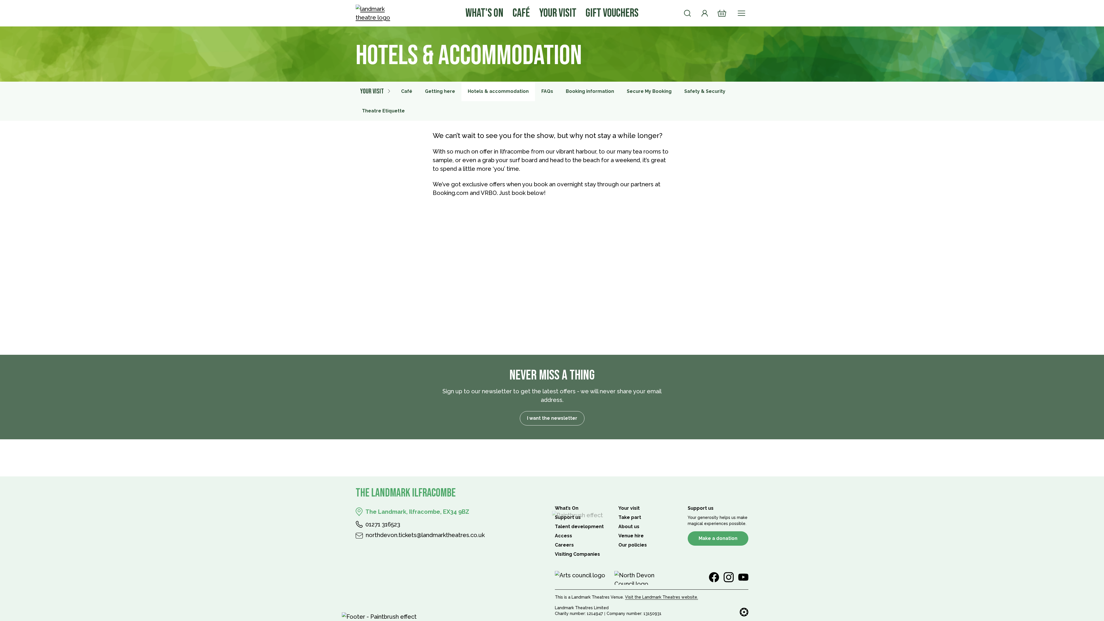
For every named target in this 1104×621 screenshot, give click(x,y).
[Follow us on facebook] (714, 577)
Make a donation (718, 538)
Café (521, 13)
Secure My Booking (649, 91)
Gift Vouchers (612, 13)
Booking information (590, 91)
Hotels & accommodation (498, 91)
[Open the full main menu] (741, 13)
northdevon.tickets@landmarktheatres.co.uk (425, 535)
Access (563, 535)
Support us (568, 517)
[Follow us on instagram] (729, 577)
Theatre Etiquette (383, 111)
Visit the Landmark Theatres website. (661, 597)
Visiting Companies (577, 554)
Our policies (632, 545)
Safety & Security (704, 91)
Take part (629, 517)
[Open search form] (687, 13)
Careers (564, 545)
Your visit (557, 13)
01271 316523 (382, 524)
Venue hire (631, 535)
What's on (484, 13)
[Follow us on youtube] (743, 577)
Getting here (440, 91)
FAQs (547, 91)
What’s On (566, 508)
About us (628, 526)
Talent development (579, 526)
